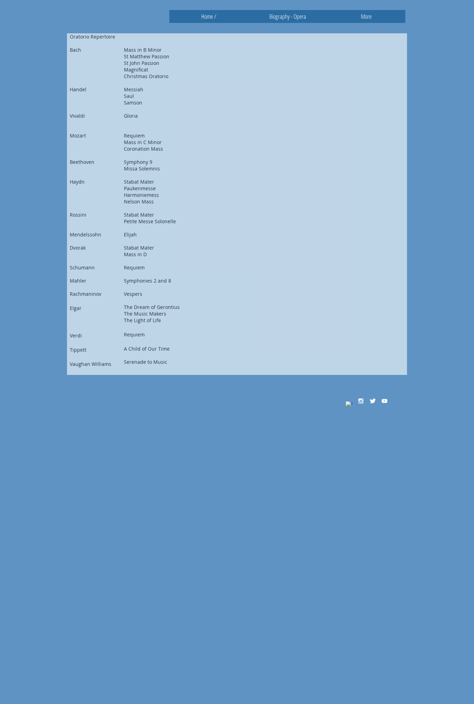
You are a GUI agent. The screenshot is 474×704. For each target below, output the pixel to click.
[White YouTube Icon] (384, 400)
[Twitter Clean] (372, 400)
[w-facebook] (349, 404)
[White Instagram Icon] (360, 400)
